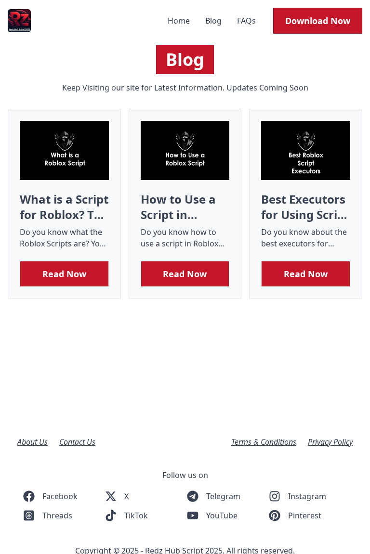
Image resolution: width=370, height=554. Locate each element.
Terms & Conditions (263, 442)
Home (180, 20)
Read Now (64, 274)
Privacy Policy (330, 442)
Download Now (317, 20)
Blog (214, 20)
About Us (32, 442)
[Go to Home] (19, 20)
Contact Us (77, 442)
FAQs (246, 20)
